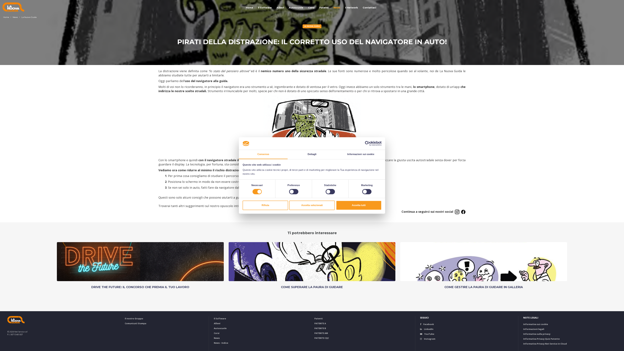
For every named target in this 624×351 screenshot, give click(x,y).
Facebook (428, 324)
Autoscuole (296, 7)
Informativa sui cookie (535, 324)
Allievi (280, 7)
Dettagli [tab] (312, 154)
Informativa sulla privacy (536, 333)
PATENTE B (320, 328)
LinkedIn (428, 329)
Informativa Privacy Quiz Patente (541, 338)
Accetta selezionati (312, 205)
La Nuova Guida (29, 17)
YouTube (429, 333)
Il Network (351, 7)
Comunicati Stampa (135, 323)
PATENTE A (320, 323)
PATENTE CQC (321, 338)
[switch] (293, 191)
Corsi (311, 7)
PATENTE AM (321, 333)
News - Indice (221, 342)
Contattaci (369, 7)
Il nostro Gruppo (134, 318)
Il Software (265, 7)
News (336, 7)
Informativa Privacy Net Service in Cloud (545, 343)
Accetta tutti (359, 205)
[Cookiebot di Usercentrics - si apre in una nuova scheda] (367, 143)
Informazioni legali (533, 329)
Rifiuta (265, 205)
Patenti (324, 7)
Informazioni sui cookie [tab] (360, 154)
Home (249, 7)
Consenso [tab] (263, 154)
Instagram (429, 338)
